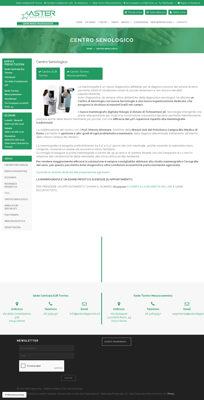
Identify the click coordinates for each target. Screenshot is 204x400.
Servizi (125, 22)
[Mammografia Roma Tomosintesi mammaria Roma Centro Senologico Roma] (38, 17)
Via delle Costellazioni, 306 (59, 3)
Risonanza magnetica (10, 185)
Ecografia (10, 177)
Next (201, 38)
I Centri (102, 22)
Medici (115, 22)
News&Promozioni (161, 22)
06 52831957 (153, 313)
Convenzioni (141, 22)
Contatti (182, 22)
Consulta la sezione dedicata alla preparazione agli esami (72, 172)
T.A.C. (7, 193)
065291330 (82, 3)
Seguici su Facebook (190, 3)
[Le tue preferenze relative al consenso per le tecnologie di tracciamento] (14, 395)
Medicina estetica (14, 221)
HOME (79, 22)
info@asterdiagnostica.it (85, 313)
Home (89, 49)
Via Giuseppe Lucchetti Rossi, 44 (141, 3)
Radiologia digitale (15, 171)
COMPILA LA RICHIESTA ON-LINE (150, 186)
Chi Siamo (90, 22)
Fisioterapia (11, 215)
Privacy (171, 394)
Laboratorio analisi (16, 165)
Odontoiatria (12, 227)
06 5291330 (50, 313)
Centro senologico (16, 199)
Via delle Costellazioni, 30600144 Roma (17, 317)
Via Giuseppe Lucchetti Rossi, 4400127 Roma (119, 317)
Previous (3, 38)
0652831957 (167, 3)
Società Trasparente (115, 342)
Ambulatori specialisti (11, 207)
